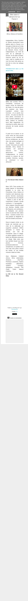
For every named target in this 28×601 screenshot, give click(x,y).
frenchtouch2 (14, 309)
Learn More (11, 11)
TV (16, 311)
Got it (18, 11)
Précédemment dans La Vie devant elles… (14, 69)
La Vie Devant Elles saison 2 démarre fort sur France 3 (14, 15)
